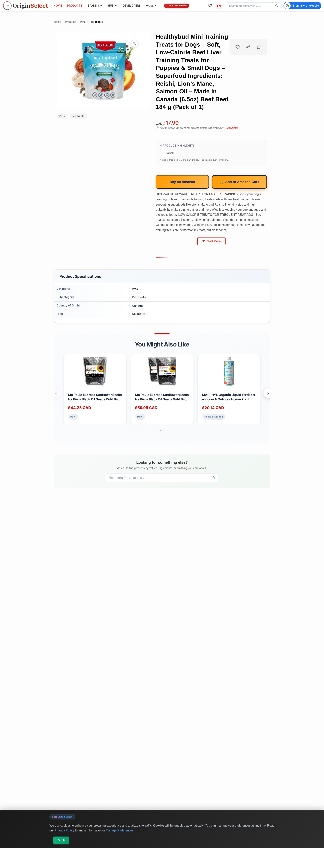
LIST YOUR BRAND (177, 5)
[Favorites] (210, 5)
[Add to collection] (258, 47)
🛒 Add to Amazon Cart (239, 182)
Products (70, 21)
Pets (83, 21)
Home (57, 21)
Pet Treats (96, 21)
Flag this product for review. (214, 159)
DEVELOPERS (132, 5)
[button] (219, 5)
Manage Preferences (120, 830)
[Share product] (248, 47)
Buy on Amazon (182, 182)
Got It (61, 840)
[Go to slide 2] (163, 430)
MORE (151, 5)
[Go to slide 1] (160, 430)
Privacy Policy (64, 830)
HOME (58, 5)
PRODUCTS (74, 5)
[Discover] (276, 6)
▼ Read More (211, 241)
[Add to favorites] (238, 47)
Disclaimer (232, 127)
